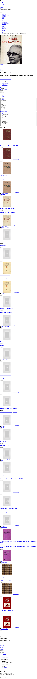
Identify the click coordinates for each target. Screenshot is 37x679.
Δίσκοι (3, 18)
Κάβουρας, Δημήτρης (3, 89)
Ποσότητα (2, 92)
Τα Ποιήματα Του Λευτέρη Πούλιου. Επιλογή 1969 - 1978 (11, 474)
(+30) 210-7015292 (4, 0)
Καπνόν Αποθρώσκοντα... (5, 275)
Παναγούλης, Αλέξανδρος (5, 326)
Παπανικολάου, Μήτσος (4, 259)
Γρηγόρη (1, 87)
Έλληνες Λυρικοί (3, 175)
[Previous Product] (0, 65)
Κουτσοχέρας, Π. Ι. (4, 293)
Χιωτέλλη (2, 595)
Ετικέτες (3, 95)
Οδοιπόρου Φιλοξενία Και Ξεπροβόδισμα (8, 408)
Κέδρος (2, 493)
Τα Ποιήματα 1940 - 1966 (5, 375)
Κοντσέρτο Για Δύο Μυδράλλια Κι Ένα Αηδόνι (9, 141)
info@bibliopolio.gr (5, 667)
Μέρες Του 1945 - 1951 (4, 441)
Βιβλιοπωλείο (4, 14)
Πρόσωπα (3, 26)
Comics (3, 17)
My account (4, 655)
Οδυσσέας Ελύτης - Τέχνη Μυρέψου (7, 208)
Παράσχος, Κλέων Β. (4, 193)
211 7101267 (2, 647)
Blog (3, 656)
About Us (4, 654)
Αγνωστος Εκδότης (4, 527)
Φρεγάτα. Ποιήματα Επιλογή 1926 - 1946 (8, 508)
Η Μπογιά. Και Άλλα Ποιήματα (6, 308)
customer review (3, 79)
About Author (4, 94)
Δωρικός (2, 160)
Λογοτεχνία (4, 31)
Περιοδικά (4, 16)
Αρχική (3, 30)
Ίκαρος (2, 460)
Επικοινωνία (4, 20)
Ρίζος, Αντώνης (3, 426)
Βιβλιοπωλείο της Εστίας (5, 227)
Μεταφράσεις (3, 241)
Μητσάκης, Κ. (3, 561)
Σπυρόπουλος (3, 194)
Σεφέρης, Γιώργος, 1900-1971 (5, 459)
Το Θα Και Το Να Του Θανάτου (6, 610)
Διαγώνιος (2, 260)
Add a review (8, 79)
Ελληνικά (2, 99)
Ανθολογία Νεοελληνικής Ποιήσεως (7, 576)
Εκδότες (3, 27)
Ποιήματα (2, 341)
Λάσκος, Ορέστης (3, 526)
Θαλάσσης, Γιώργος (4, 226)
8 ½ (1, 327)
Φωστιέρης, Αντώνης (4, 628)
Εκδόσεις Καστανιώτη (4, 629)
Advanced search (5, 657)
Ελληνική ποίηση (5, 32)
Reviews (3, 96)
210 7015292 (2, 645)
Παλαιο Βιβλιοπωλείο (5, 15)
